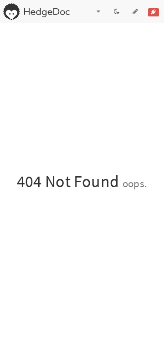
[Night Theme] (116, 11)
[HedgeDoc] (36, 11)
